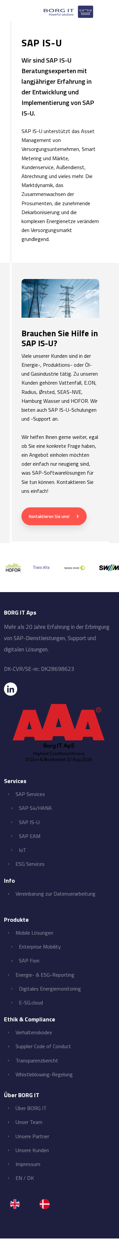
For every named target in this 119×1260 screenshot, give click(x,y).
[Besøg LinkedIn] (59, 689)
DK (30, 1178)
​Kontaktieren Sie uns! (49, 516)
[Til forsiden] (68, 9)
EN (19, 1178)
